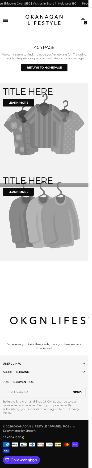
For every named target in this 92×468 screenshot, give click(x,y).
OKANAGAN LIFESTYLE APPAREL (37, 426)
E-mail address (16, 392)
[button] (5, 20)
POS (66, 426)
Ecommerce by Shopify (19, 430)
